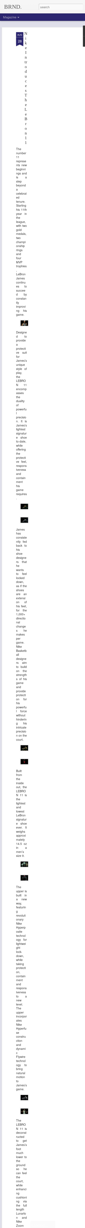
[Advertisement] (49, 97)
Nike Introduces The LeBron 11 (25, 88)
